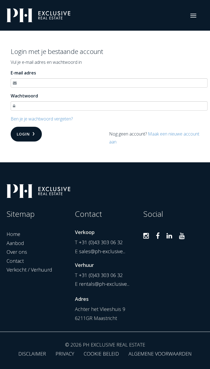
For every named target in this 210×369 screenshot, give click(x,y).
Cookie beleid (101, 353)
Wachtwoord (24, 96)
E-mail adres (23, 73)
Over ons (17, 252)
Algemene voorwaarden (160, 353)
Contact (15, 261)
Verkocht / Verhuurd (29, 269)
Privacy (65, 353)
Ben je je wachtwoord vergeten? (42, 119)
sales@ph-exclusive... (102, 251)
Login (24, 134)
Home (13, 234)
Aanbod (15, 243)
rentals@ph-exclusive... (104, 284)
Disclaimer (32, 353)
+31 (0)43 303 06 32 (101, 242)
